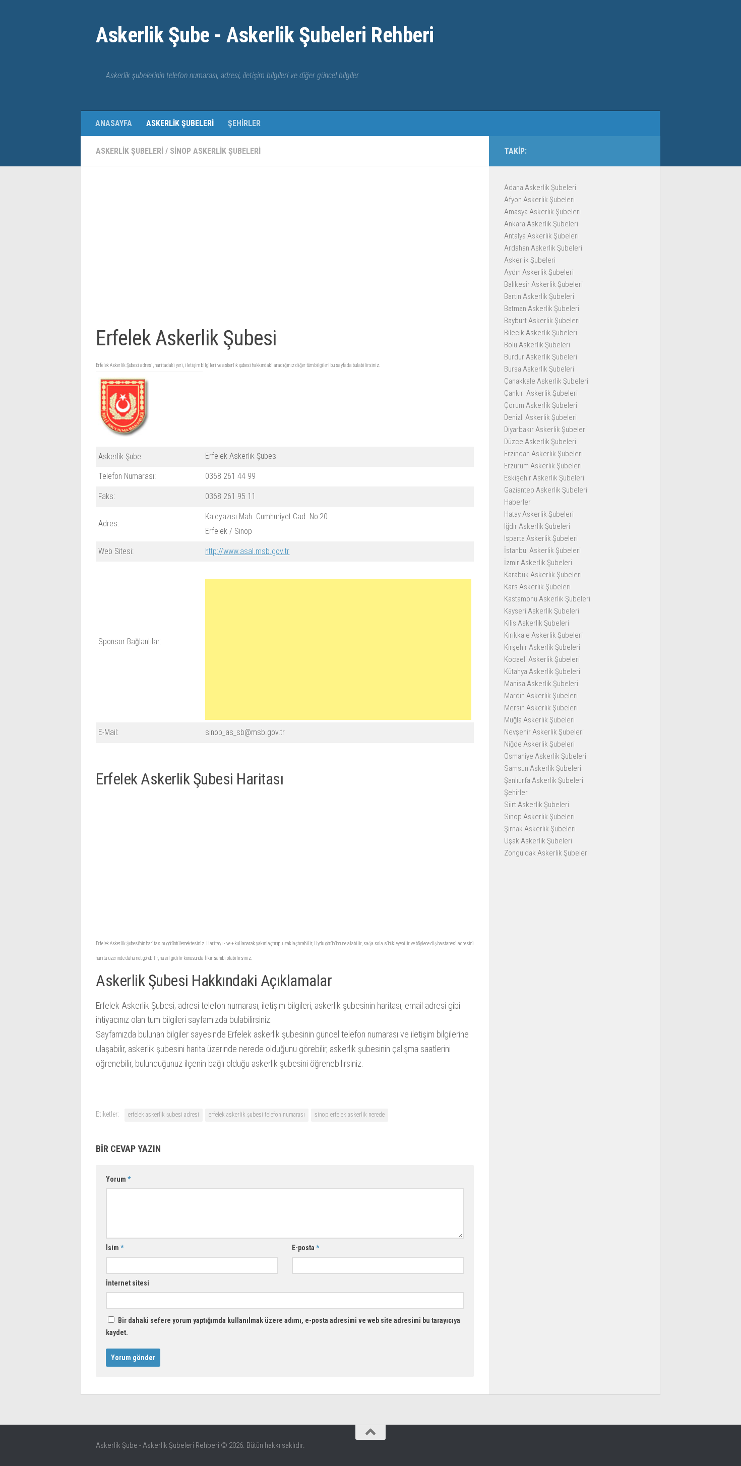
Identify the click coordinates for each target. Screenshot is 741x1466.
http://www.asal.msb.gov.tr (247, 551)
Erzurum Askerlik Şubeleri (543, 465)
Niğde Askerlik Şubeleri (539, 744)
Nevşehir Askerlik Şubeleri (544, 732)
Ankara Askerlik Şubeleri (541, 223)
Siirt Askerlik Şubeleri (536, 804)
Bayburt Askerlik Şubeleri (542, 320)
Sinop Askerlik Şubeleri (215, 151)
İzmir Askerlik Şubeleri (538, 562)
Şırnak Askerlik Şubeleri (540, 828)
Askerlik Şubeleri (180, 123)
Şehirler (244, 123)
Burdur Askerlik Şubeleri (540, 356)
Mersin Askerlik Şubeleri (541, 707)
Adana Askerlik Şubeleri (540, 187)
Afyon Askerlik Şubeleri (539, 199)
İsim (115, 1248)
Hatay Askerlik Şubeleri (539, 514)
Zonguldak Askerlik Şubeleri (546, 853)
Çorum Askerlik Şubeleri (540, 405)
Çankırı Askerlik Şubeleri (541, 393)
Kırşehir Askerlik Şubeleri (542, 647)
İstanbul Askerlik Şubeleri (542, 550)
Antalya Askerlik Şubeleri (541, 235)
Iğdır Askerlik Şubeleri (537, 526)
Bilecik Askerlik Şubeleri (540, 332)
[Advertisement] (285, 252)
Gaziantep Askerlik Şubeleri (545, 490)
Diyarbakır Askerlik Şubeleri (545, 429)
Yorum (118, 1179)
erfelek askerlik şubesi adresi (163, 1114)
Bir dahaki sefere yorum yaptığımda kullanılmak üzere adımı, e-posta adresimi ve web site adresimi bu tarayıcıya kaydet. (283, 1326)
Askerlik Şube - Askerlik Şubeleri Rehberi (265, 35)
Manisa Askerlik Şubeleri (541, 683)
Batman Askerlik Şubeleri (541, 308)
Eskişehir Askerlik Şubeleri (544, 477)
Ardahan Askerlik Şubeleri (543, 248)
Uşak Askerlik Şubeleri (538, 840)
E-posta (305, 1248)
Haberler (517, 502)
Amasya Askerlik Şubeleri (542, 211)
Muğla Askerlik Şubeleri (539, 719)
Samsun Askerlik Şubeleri (542, 768)
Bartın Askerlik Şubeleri (539, 296)
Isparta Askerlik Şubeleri (541, 538)
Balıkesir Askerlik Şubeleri (543, 284)
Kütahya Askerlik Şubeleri (542, 671)
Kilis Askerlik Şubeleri (536, 623)
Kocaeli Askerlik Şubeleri (542, 659)
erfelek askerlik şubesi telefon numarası (257, 1114)
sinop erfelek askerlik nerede (350, 1114)
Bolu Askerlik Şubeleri (537, 344)
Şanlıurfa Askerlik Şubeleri (543, 780)
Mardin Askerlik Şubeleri (541, 695)
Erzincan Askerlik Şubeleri (543, 453)
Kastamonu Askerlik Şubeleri (547, 598)
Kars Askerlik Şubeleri (537, 586)
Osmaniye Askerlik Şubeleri (545, 756)
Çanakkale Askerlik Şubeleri (546, 381)
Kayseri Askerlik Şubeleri (541, 611)
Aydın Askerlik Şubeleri (539, 272)
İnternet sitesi (127, 1283)
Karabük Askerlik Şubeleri (543, 574)
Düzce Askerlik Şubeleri (540, 441)
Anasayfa (113, 123)
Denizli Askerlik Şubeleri (540, 417)
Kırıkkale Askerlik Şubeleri (543, 635)
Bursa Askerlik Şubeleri (539, 369)
